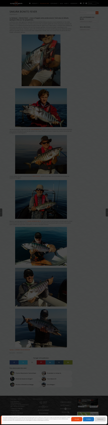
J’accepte (76, 419)
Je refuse (88, 419)
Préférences (100, 419)
